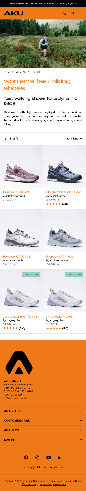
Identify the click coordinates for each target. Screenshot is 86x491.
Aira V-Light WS (59, 317)
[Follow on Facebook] (26, 457)
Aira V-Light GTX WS (20, 317)
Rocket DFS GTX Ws (63, 192)
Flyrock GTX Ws (59, 257)
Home (7, 71)
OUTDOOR (37, 71)
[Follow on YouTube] (48, 457)
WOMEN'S (21, 71)
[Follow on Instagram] (37, 457)
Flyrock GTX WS (17, 257)
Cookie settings (73, 480)
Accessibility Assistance (53, 484)
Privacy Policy (54, 480)
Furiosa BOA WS (16, 192)
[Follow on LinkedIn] (59, 457)
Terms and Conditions (33, 480)
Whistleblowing (30, 484)
